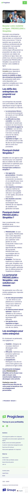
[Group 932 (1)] (5, 2)
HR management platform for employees (12, 436)
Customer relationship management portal (12, 445)
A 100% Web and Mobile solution (10, 459)
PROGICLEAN (11, 371)
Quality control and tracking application (11, 442)
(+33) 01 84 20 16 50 (13, 485)
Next (14, 401)
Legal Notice (5, 473)
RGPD (3, 475)
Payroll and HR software (8, 447)
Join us (4, 464)
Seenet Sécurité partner (8, 462)
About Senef (5, 457)
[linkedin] (7, 426)
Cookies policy (5, 470)
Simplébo (5, 71)
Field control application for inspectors (11, 449)
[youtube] (3, 426)
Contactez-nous (8, 382)
